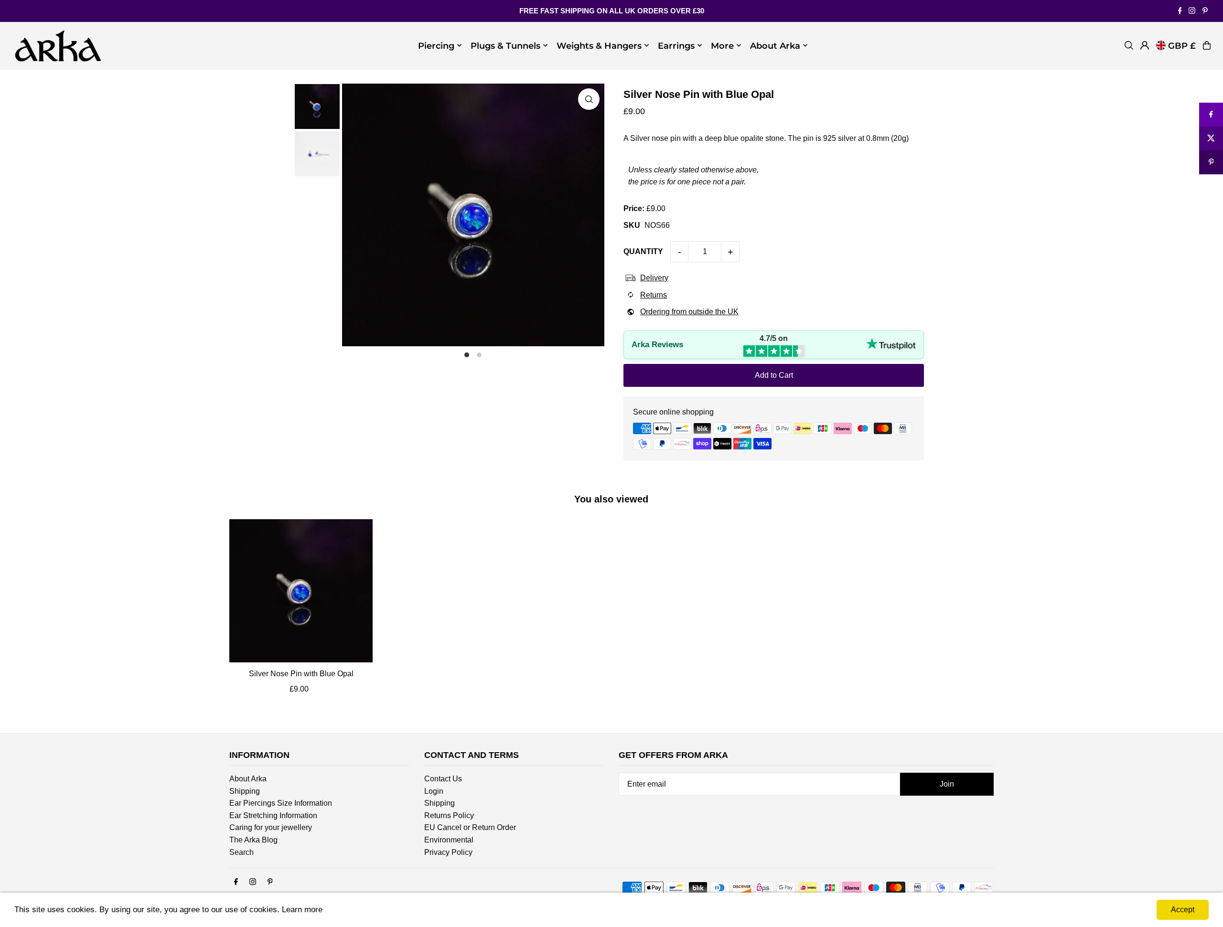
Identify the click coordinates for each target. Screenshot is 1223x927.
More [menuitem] (722, 45)
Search (241, 852)
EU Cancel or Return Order (470, 827)
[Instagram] (1192, 11)
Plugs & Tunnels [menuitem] (505, 45)
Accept (1182, 910)
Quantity (643, 251)
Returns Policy (449, 815)
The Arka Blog (253, 840)
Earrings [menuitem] (676, 45)
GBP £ (1182, 45)
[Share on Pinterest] (1211, 162)
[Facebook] (1180, 11)
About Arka (248, 779)
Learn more (302, 909)
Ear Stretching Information (273, 815)
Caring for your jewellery (270, 827)
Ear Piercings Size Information (280, 803)
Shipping (244, 791)
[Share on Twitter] (1211, 138)
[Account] (1144, 45)
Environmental (448, 840)
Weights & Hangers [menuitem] (599, 45)
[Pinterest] (1205, 11)
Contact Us (443, 779)
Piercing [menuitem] (436, 45)
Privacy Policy (448, 852)
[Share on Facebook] (1211, 115)
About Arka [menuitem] (775, 45)
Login (433, 791)
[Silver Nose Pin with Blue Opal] (301, 590)
